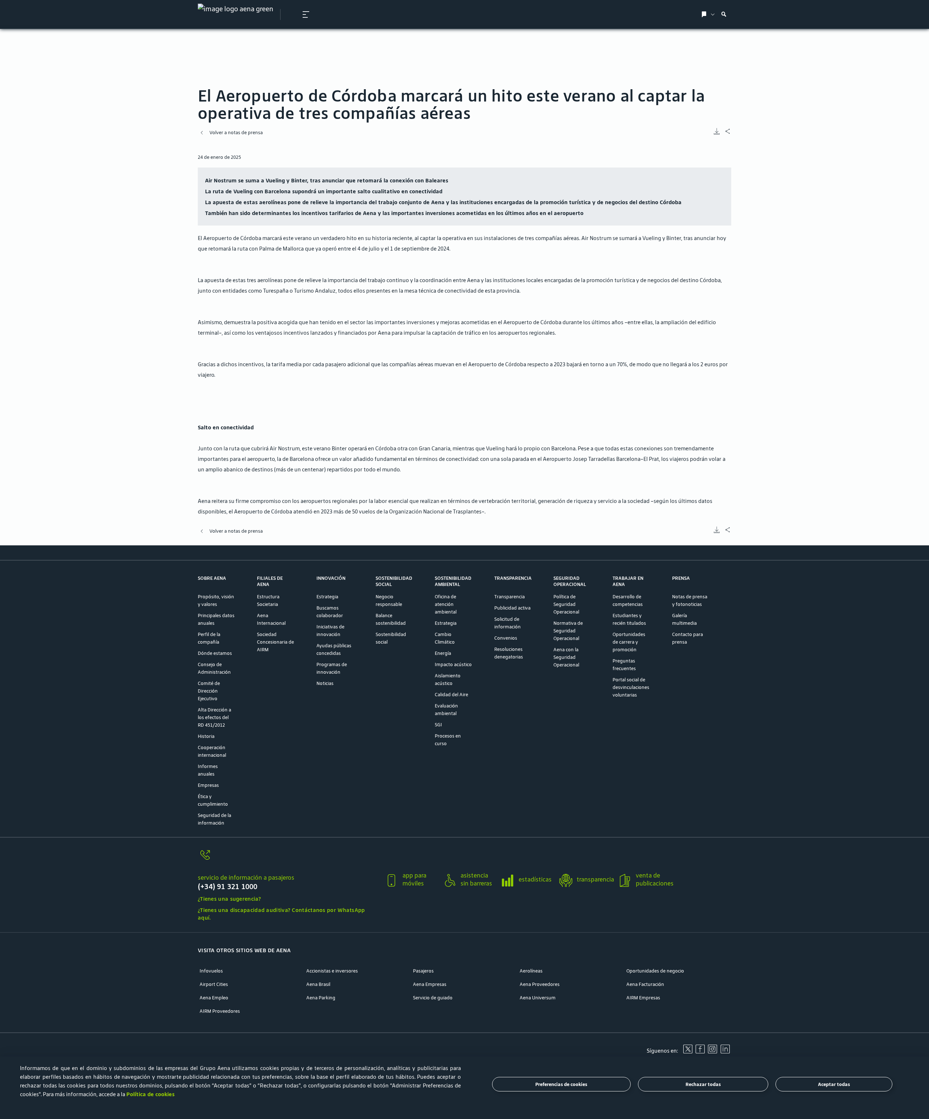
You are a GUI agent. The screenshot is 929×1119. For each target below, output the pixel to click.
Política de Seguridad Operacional (566, 604)
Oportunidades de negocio (655, 971)
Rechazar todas (703, 1084)
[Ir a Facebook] (700, 1051)
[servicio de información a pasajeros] (288, 859)
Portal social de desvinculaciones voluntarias (631, 687)
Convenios (505, 638)
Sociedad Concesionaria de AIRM (275, 642)
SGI (438, 725)
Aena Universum (538, 998)
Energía (443, 653)
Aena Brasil (318, 984)
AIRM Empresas (643, 998)
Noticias (324, 683)
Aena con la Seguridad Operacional (566, 657)
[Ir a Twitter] (688, 1051)
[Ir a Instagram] (712, 1051)
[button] (306, 14)
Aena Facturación (645, 984)
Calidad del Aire (451, 694)
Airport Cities (214, 984)
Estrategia (327, 597)
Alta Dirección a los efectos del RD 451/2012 (214, 717)
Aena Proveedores (540, 984)
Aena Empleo (214, 998)
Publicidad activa (512, 608)
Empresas (208, 785)
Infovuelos (211, 971)
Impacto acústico (453, 664)
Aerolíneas (531, 971)
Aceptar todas (834, 1084)
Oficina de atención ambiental (446, 604)
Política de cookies (150, 1094)
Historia (206, 736)
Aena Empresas (429, 984)
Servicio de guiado (433, 998)
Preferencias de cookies (561, 1084)
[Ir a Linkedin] (725, 1051)
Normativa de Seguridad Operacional (568, 630)
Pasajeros (423, 971)
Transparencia (509, 597)
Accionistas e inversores (332, 971)
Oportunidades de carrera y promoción (629, 642)
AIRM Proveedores (220, 1011)
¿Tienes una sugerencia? (229, 898)
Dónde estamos (215, 653)
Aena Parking (320, 998)
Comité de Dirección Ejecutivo (209, 691)
